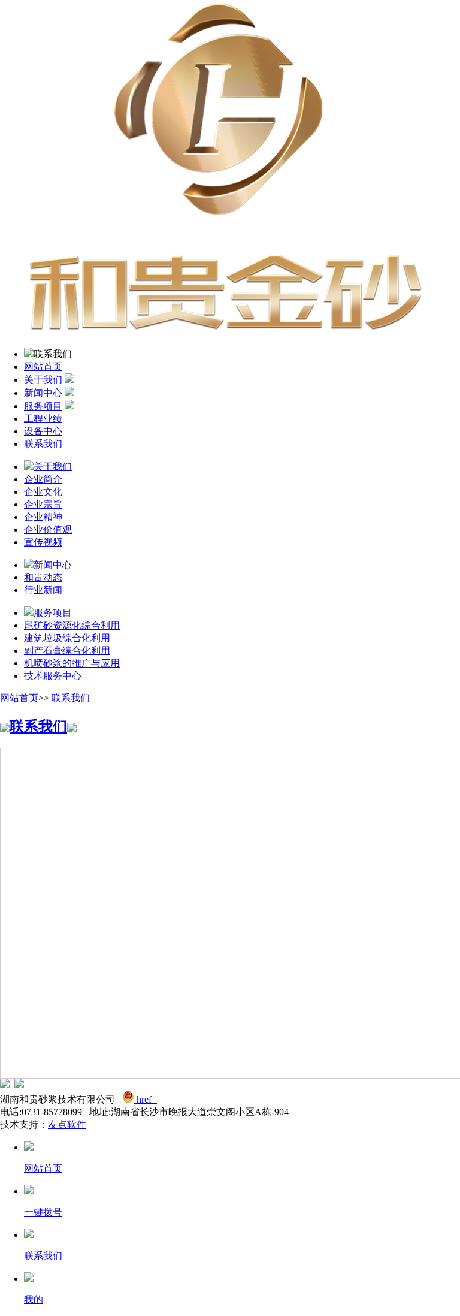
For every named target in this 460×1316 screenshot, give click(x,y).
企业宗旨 (43, 504)
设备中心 (43, 431)
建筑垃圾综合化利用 (67, 638)
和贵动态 (43, 577)
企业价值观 (48, 529)
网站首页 (43, 366)
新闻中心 (43, 393)
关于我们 (43, 380)
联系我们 (43, 444)
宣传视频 (43, 542)
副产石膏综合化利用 (67, 650)
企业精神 (43, 517)
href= (147, 1099)
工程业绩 (43, 418)
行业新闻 (43, 590)
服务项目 (43, 406)
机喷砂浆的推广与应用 (72, 663)
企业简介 (43, 479)
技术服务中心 (52, 676)
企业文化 (43, 492)
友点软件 (67, 1124)
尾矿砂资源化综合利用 (72, 625)
